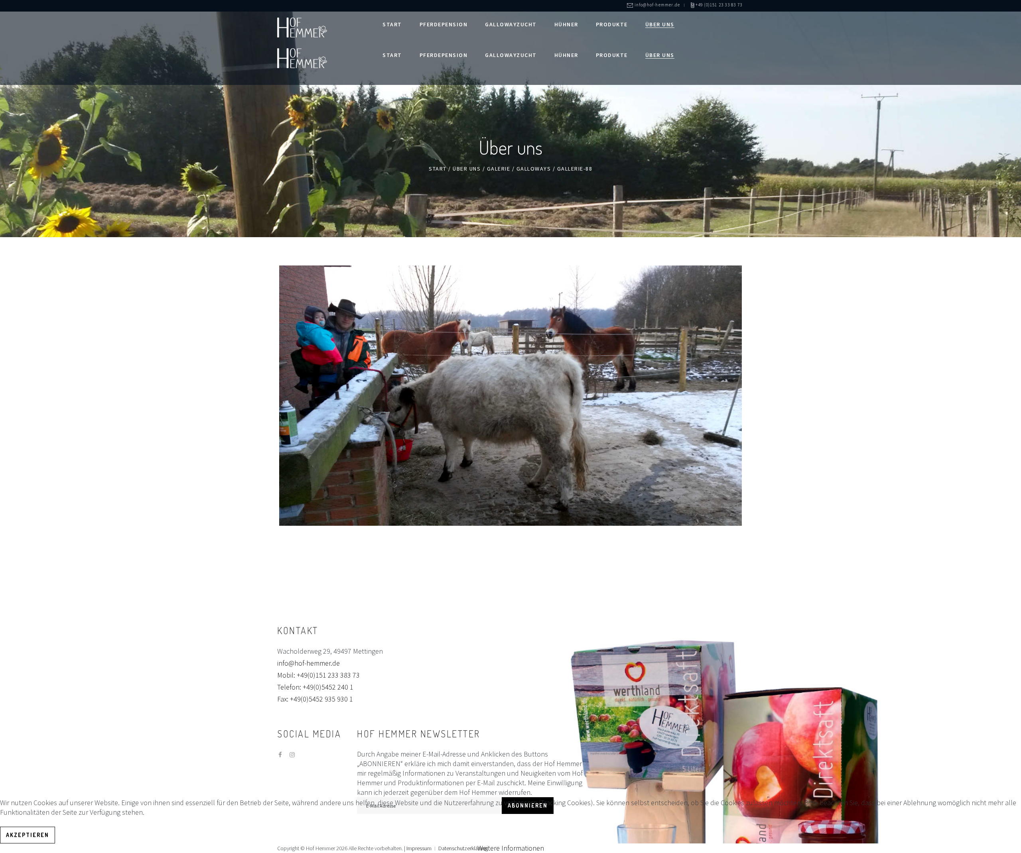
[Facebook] (280, 755)
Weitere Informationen (510, 848)
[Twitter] (292, 755)
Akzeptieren (27, 834)
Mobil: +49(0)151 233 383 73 (318, 675)
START (438, 168)
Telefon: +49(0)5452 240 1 (315, 687)
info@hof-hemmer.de (308, 663)
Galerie (498, 168)
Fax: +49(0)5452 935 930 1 (315, 699)
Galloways (533, 168)
